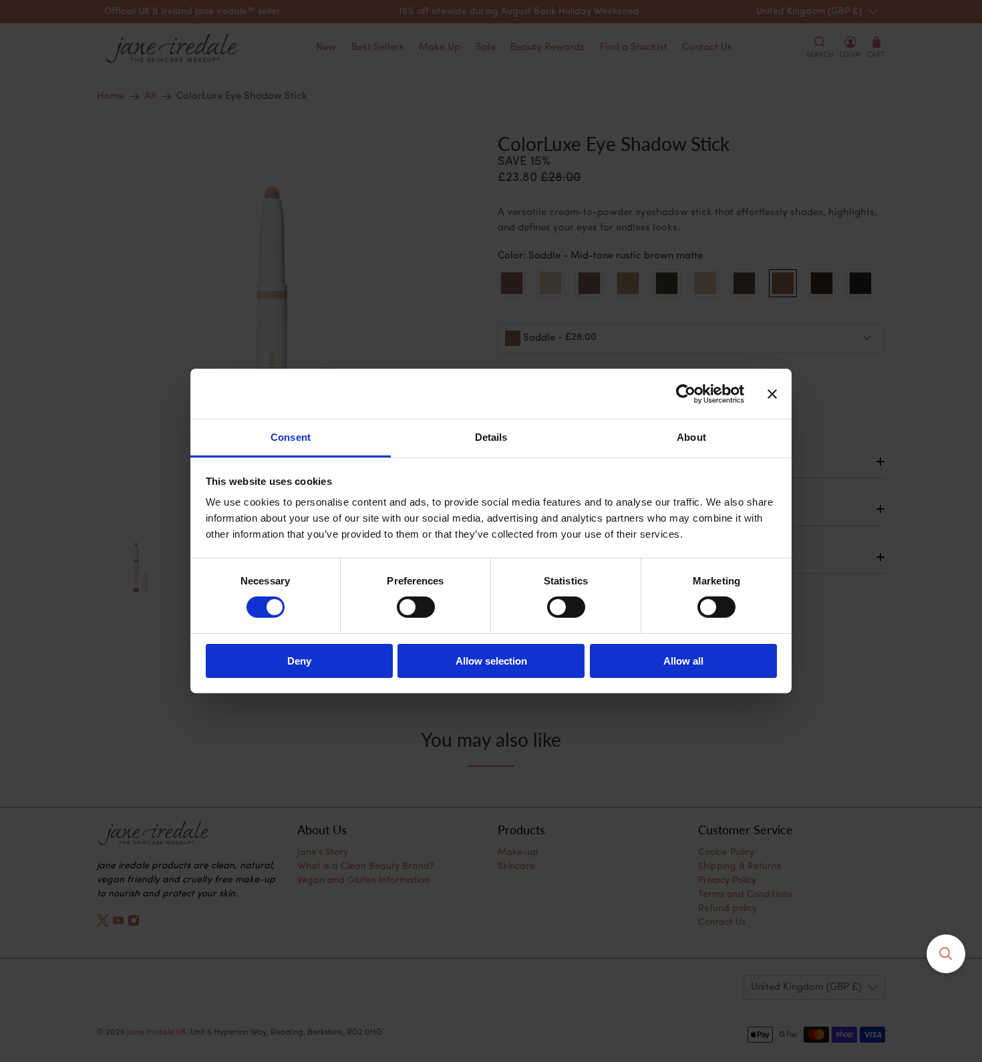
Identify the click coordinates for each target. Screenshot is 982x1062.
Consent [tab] (291, 437)
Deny (299, 661)
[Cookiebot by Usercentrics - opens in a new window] (685, 393)
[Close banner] (772, 393)
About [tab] (691, 437)
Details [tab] (491, 437)
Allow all (683, 661)
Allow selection (491, 661)
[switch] (416, 607)
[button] (946, 953)
